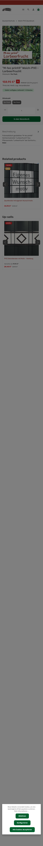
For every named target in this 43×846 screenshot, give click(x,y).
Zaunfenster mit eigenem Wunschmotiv (18, 201)
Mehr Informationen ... (21, 811)
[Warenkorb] (38, 9)
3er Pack (7, 102)
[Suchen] (28, 9)
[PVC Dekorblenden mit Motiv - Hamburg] (21, 238)
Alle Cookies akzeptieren (22, 830)
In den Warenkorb (21, 119)
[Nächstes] (37, 184)
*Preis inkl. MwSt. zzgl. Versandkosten (16, 85)
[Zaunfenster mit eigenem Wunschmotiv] (21, 180)
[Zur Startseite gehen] (7, 9)
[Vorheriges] (5, 184)
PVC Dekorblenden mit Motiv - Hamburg (18, 259)
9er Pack (17, 102)
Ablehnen (22, 816)
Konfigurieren (22, 823)
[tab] (21, 137)
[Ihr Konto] (33, 9)
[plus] (38, 110)
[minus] (5, 110)
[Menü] (23, 9)
